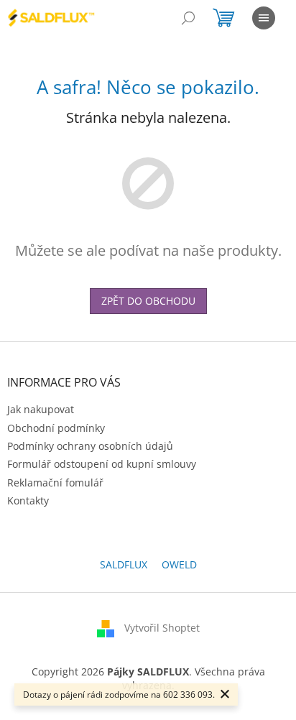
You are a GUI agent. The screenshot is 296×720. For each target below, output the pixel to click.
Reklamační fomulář (55, 482)
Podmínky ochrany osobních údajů (90, 446)
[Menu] (263, 18)
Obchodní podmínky (56, 428)
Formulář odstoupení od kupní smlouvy (101, 464)
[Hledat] (188, 18)
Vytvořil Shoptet (162, 627)
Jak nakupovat (40, 409)
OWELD (179, 564)
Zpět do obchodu (148, 301)
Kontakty (28, 500)
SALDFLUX (123, 564)
